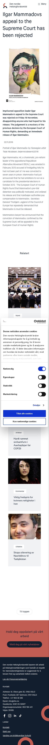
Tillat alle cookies (24, 413)
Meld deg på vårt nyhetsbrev (24, 644)
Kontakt (6, 727)
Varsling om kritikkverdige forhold (17, 736)
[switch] (42, 377)
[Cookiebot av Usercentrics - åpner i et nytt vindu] (34, 321)
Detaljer (36, 405)
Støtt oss (6, 732)
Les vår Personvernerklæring (15, 679)
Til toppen (24, 612)
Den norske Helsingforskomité (18, 5)
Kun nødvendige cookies (24, 421)
